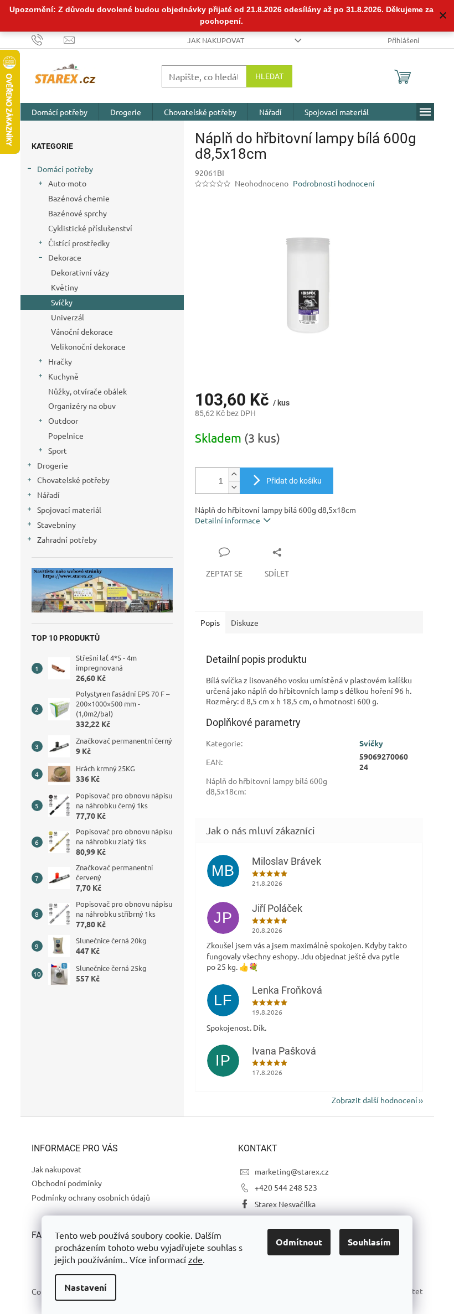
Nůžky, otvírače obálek (87, 391)
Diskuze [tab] (245, 622)
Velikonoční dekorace (88, 346)
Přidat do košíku (294, 480)
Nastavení (85, 1287)
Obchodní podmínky (67, 1183)
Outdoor (63, 420)
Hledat (269, 76)
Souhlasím (369, 1242)
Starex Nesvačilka (285, 1204)
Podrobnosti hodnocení (334, 183)
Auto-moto (67, 183)
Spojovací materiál (69, 510)
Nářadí (48, 495)
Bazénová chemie (79, 198)
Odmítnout (299, 1242)
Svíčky (62, 302)
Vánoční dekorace (82, 331)
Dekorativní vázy (80, 272)
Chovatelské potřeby (73, 480)
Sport (57, 450)
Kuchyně (63, 376)
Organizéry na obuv (82, 406)
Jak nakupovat (215, 40)
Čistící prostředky (79, 243)
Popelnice (66, 435)
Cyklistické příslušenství (90, 228)
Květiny (64, 287)
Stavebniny (56, 524)
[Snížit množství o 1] (234, 487)
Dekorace (64, 257)
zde (195, 1259)
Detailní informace (227, 520)
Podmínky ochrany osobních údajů (91, 1197)
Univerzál (67, 317)
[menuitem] (59, 112)
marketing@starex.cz (292, 1171)
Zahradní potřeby (67, 539)
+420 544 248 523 (286, 1187)
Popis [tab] (210, 622)
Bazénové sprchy (77, 213)
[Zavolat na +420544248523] (48, 39)
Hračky (60, 361)
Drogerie (52, 465)
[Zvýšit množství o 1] (234, 474)
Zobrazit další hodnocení (374, 1100)
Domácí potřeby (65, 169)
